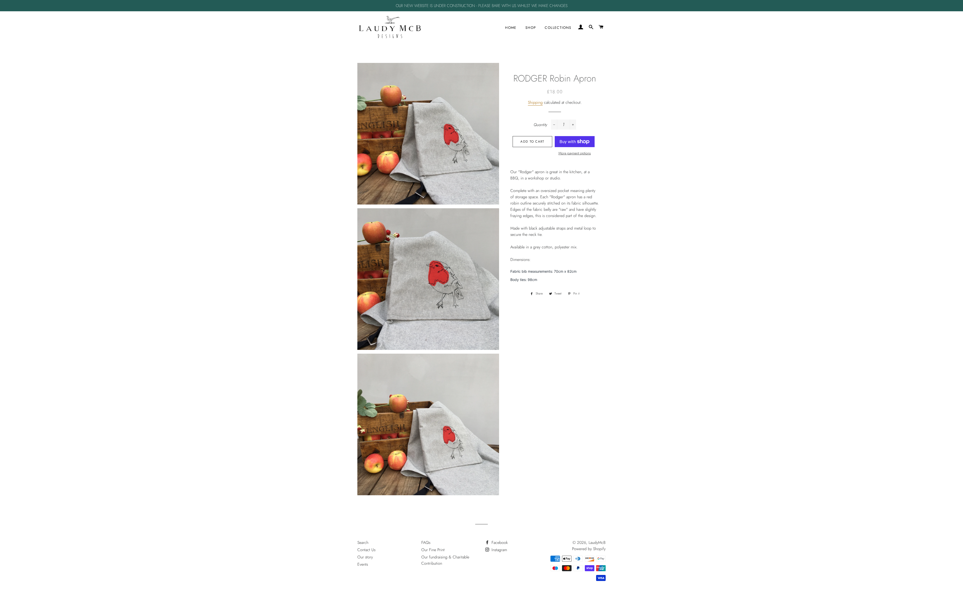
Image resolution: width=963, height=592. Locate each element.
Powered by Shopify (589, 549)
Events (362, 564)
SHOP (530, 27)
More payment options (574, 153)
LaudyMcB (597, 542)
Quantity (540, 125)
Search (362, 542)
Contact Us (366, 550)
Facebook (499, 542)
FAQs (425, 542)
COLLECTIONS (558, 27)
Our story (365, 557)
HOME (511, 27)
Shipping (535, 102)
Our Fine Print (433, 550)
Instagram (498, 550)
